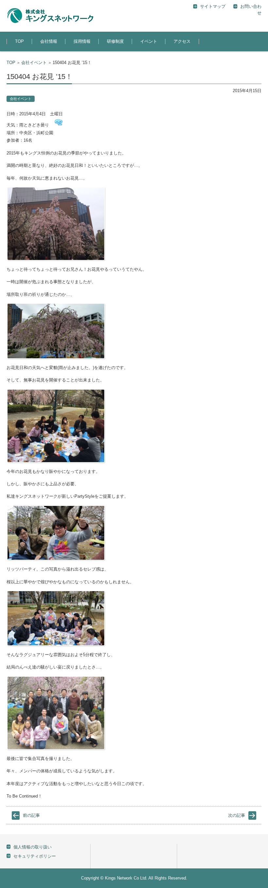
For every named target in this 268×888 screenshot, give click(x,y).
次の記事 (236, 815)
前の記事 (31, 815)
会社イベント (34, 62)
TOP (19, 41)
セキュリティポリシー (34, 856)
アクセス (182, 41)
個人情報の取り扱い (32, 847)
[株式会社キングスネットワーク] (50, 16)
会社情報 (48, 41)
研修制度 (115, 41)
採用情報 (82, 41)
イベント (148, 41)
